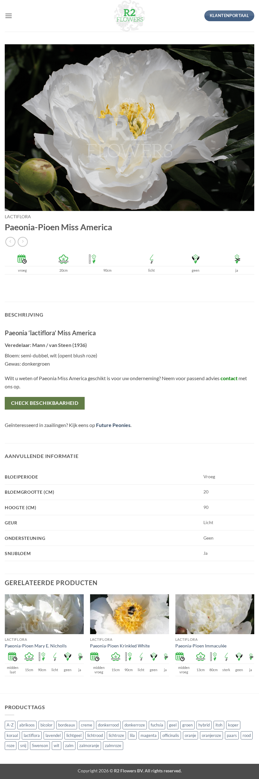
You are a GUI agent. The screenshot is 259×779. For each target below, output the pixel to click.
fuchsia (157, 724)
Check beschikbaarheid (45, 403)
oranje (190, 735)
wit (56, 745)
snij (23, 745)
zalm (69, 745)
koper (233, 724)
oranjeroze (211, 735)
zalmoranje (89, 745)
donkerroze (134, 724)
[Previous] (5, 643)
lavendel (53, 735)
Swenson (40, 745)
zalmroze (113, 745)
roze (11, 745)
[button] (8, 15)
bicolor (46, 724)
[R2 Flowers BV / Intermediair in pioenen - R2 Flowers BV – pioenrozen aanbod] (129, 16)
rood (247, 735)
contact (229, 378)
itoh (218, 724)
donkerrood (108, 724)
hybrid (204, 724)
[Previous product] (22, 242)
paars (232, 735)
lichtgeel (73, 735)
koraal (12, 735)
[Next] (254, 643)
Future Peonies (113, 425)
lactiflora (18, 216)
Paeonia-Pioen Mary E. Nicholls (36, 645)
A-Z (10, 724)
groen (187, 724)
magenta (149, 735)
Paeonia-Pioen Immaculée (200, 645)
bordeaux (66, 724)
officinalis (170, 735)
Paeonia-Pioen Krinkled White (120, 645)
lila (132, 735)
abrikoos (27, 724)
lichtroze (116, 735)
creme (86, 724)
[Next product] (10, 242)
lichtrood (95, 735)
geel (173, 724)
